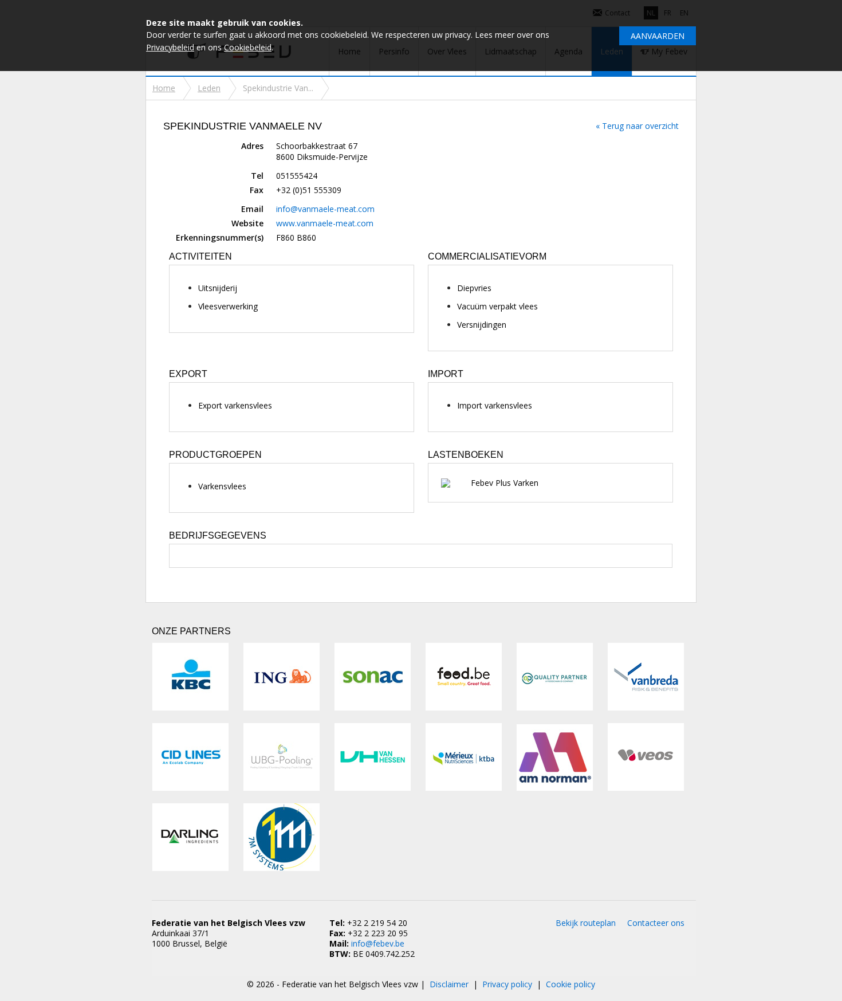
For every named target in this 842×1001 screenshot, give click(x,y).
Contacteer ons (655, 922)
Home (163, 88)
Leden (209, 88)
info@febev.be (377, 943)
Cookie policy (570, 984)
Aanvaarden (657, 35)
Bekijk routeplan (586, 922)
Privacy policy (507, 984)
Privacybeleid (170, 47)
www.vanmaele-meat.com (324, 223)
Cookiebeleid (248, 47)
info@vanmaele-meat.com (325, 208)
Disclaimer (449, 984)
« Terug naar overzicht (637, 125)
